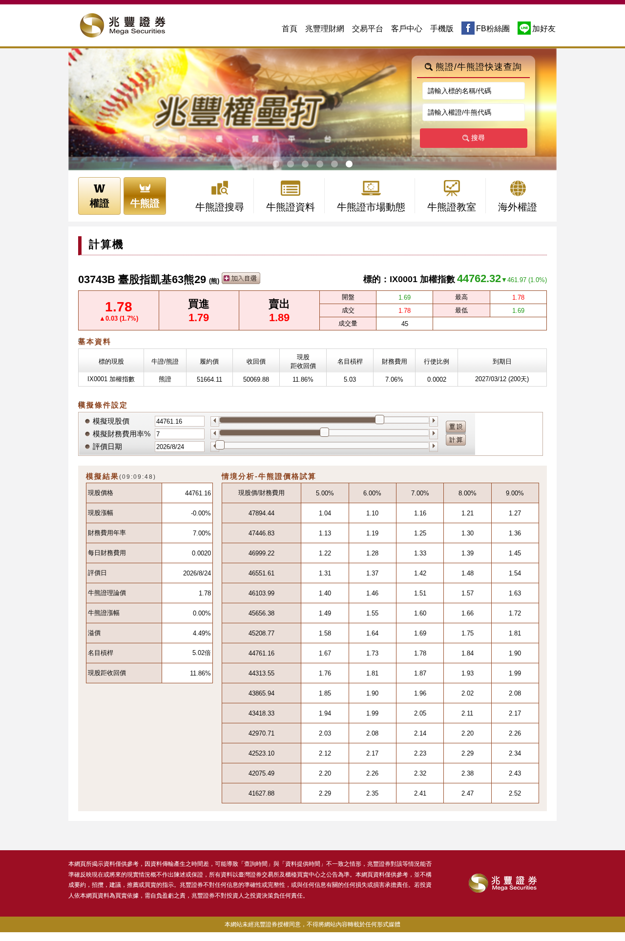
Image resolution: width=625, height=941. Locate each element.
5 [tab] (333, 164)
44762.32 (479, 278)
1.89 (279, 317)
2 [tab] (290, 164)
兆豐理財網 (324, 28)
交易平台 (367, 28)
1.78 (118, 306)
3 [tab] (304, 164)
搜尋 (478, 138)
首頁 (289, 28)
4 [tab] (319, 164)
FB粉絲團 (493, 28)
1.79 (198, 317)
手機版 (442, 28)
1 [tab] (275, 164)
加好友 (544, 28)
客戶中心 (406, 28)
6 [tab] (348, 164)
